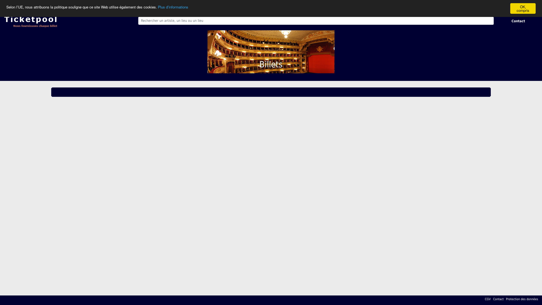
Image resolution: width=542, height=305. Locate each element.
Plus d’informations (173, 7)
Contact (518, 21)
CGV (488, 299)
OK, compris (523, 8)
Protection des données (522, 299)
